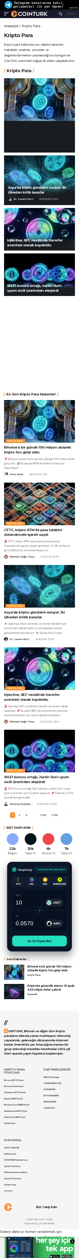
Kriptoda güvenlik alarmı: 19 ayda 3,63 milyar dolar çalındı (51, 987)
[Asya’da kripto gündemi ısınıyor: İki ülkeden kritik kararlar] (39, 180)
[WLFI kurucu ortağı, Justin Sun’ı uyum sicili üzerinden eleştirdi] (39, 274)
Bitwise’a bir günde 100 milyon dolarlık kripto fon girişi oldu (37, 133)
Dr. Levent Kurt (23, 199)
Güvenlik (32, 994)
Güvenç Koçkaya (20, 804)
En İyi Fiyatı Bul (39, 941)
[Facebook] (12, 844)
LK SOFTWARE (47, 1223)
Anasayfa (11, 26)
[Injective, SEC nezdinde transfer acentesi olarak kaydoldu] (39, 229)
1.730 (54, 815)
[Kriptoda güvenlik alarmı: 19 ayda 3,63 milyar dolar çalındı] (14, 991)
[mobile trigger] (7, 14)
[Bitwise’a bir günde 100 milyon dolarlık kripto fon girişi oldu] (39, 99)
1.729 (43, 815)
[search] (61, 14)
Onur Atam (20, 146)
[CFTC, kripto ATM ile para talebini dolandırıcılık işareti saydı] (39, 504)
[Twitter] (30, 844)
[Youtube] (48, 844)
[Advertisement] (39, 341)
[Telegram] (66, 844)
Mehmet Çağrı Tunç (22, 556)
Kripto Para (18, 120)
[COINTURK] (29, 14)
